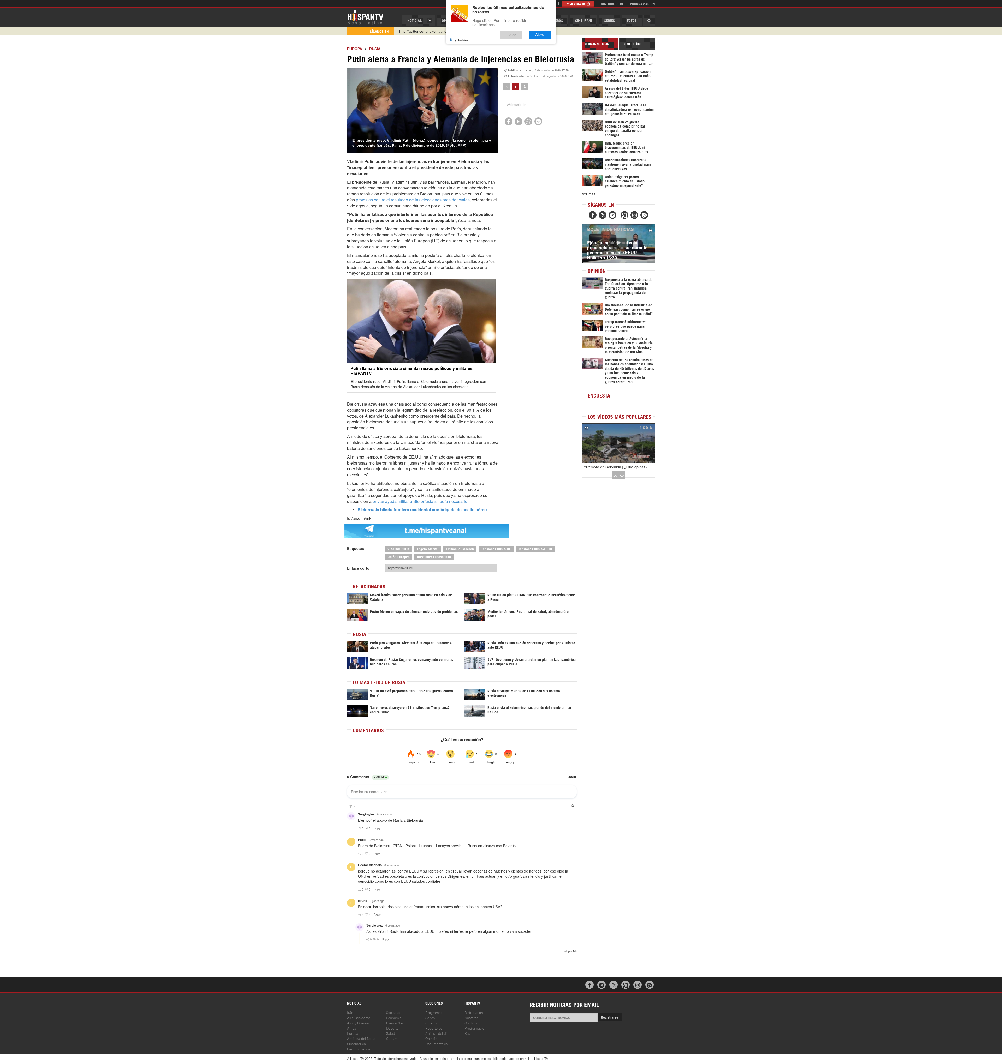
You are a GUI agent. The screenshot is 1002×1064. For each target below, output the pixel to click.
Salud (390, 1033)
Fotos (632, 20)
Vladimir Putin (398, 549)
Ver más (588, 193)
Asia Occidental (359, 1017)
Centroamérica (358, 1049)
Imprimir (518, 104)
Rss (467, 1033)
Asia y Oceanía (358, 1023)
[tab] (600, 44)
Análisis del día (437, 1033)
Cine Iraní (583, 20)
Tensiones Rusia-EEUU (535, 549)
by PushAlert (462, 40)
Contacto (471, 1023)
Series (609, 20)
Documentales (436, 1043)
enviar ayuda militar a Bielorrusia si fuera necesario (420, 501)
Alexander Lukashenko (434, 556)
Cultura (392, 1038)
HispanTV (365, 17)
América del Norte (361, 1038)
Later (511, 34)
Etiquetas (355, 548)
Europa (354, 49)
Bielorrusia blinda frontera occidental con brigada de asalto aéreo (422, 510)
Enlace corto (358, 568)
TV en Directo (575, 3)
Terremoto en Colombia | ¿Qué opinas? (614, 467)
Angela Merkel (427, 549)
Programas (433, 1012)
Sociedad (393, 1012)
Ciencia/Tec (395, 1023)
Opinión (431, 1038)
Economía (394, 1017)
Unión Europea (398, 556)
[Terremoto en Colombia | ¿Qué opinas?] (618, 443)
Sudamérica (356, 1043)
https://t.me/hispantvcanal (420, 31)
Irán (350, 1012)
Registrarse (609, 1017)
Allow (539, 34)
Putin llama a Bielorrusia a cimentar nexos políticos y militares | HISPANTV (412, 371)
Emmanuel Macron (460, 549)
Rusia (374, 49)
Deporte (392, 1028)
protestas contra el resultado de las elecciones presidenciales (413, 200)
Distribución (612, 3)
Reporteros (433, 1028)
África (351, 1028)
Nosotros (471, 1017)
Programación (642, 3)
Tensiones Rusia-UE (496, 549)
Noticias (414, 20)
